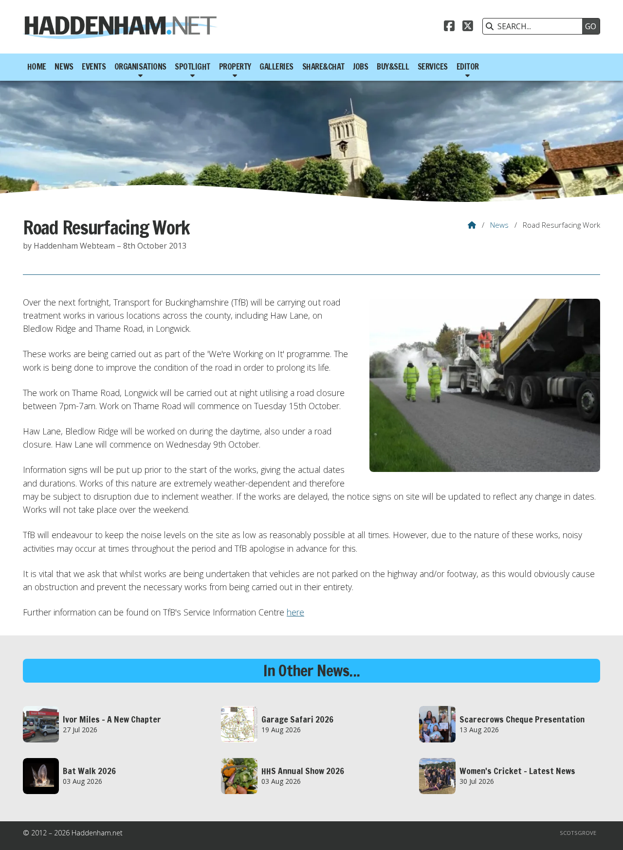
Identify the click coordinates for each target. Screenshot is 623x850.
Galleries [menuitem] (276, 66)
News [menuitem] (64, 66)
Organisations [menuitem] (140, 66)
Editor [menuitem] (468, 66)
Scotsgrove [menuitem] (578, 832)
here (295, 612)
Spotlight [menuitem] (192, 66)
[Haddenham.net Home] (120, 27)
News (499, 225)
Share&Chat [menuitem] (323, 66)
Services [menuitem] (433, 66)
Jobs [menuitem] (360, 66)
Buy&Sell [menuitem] (393, 66)
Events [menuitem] (94, 66)
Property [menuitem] (235, 66)
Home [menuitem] (36, 66)
